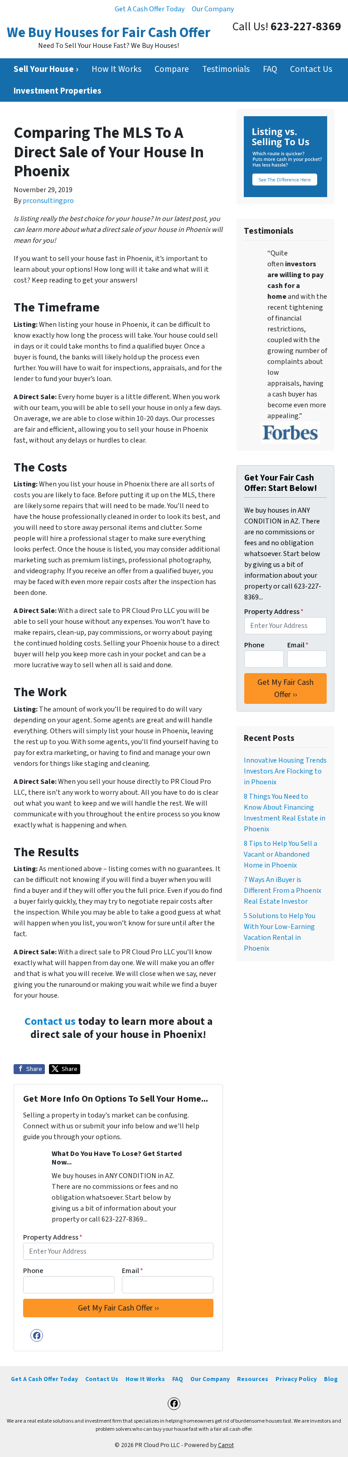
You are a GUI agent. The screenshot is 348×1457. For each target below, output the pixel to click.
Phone (33, 1271)
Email (132, 1271)
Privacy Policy (296, 1379)
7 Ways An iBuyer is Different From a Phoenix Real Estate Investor (282, 890)
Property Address (52, 1237)
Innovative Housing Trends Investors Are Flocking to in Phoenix (285, 771)
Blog (331, 1379)
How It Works (116, 69)
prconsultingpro (48, 201)
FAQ (270, 69)
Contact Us (311, 69)
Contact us (50, 1021)
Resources (252, 1379)
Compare (172, 69)
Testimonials (226, 69)
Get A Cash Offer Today (149, 9)
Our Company (213, 9)
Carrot (226, 1445)
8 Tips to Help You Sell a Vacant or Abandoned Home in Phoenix (280, 854)
